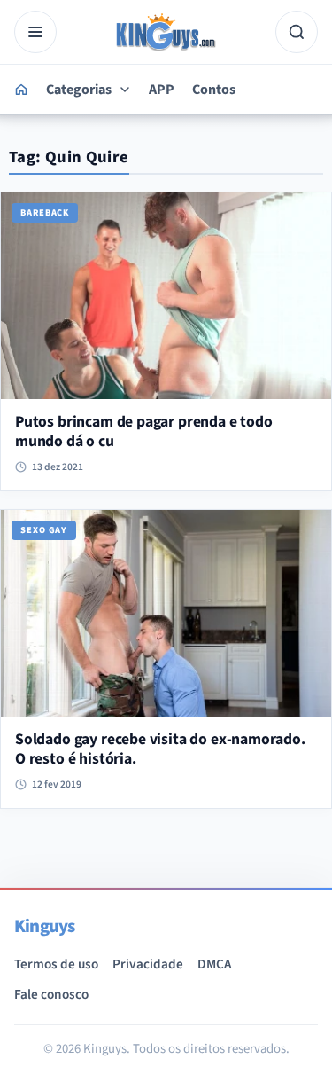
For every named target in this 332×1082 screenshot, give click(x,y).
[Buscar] (296, 32)
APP (161, 89)
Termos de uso (56, 964)
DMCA (214, 964)
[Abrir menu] (35, 32)
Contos (213, 89)
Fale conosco (51, 994)
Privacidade (147, 964)
